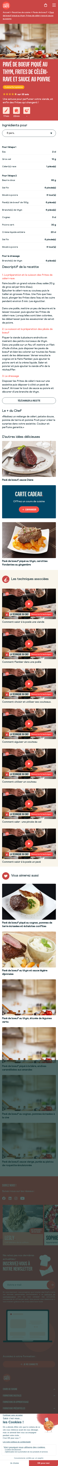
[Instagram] (15, 1198)
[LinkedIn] (10, 1198)
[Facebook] (4, 1198)
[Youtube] (22, 1198)
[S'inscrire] (51, 1285)
